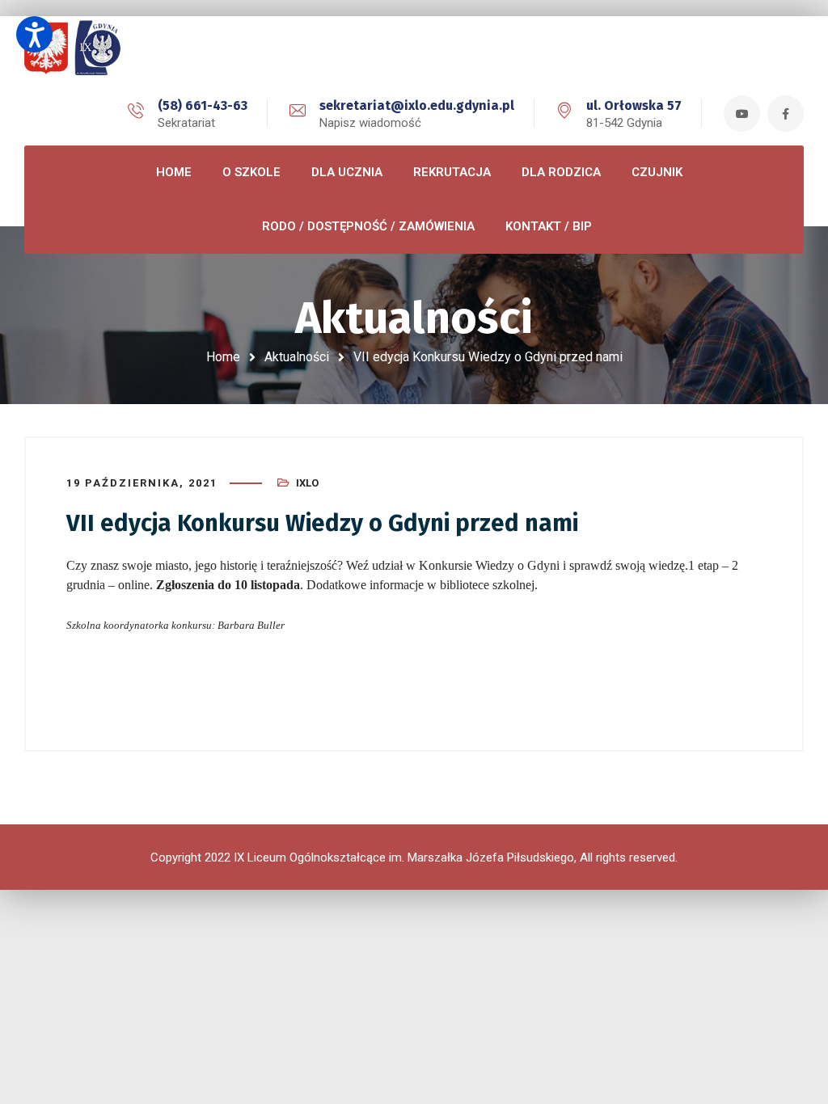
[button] (34, 34)
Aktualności (296, 356)
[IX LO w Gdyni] (97, 48)
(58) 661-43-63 (202, 105)
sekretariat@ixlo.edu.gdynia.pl (416, 105)
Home (223, 356)
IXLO (307, 483)
